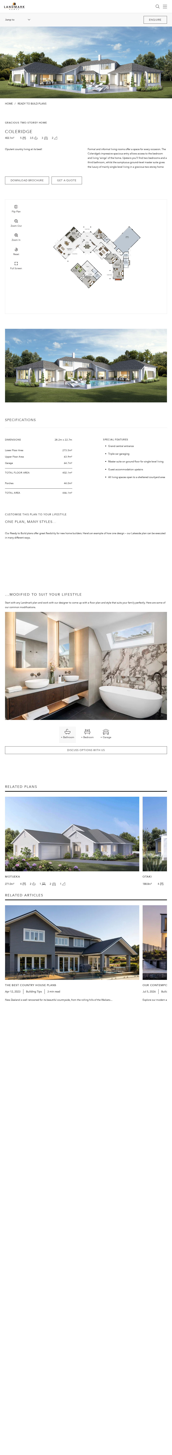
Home (9, 103)
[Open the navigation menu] (165, 6)
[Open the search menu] (158, 6)
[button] (155, 20)
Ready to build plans (32, 103)
